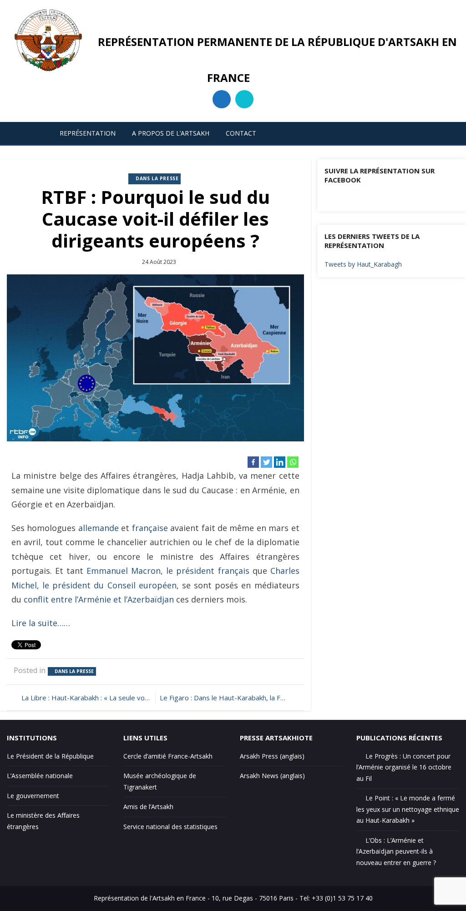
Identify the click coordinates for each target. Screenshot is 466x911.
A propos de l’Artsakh (170, 133)
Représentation (88, 133)
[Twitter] (266, 462)
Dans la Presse (157, 178)
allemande (98, 527)
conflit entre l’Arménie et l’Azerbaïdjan (99, 599)
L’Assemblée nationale (40, 775)
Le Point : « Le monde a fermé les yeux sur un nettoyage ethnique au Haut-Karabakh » (407, 809)
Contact (241, 133)
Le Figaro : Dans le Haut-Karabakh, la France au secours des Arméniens (228, 697)
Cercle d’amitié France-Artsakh (168, 756)
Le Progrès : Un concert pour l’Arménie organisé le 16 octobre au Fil (403, 767)
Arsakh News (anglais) (272, 775)
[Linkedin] (279, 462)
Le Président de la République (50, 756)
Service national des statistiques (170, 826)
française (150, 527)
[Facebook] (253, 462)
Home (30, 133)
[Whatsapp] (293, 462)
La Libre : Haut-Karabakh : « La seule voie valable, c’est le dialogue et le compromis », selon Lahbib (86, 697)
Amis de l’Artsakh (148, 806)
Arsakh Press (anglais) (272, 756)
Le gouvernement (33, 795)
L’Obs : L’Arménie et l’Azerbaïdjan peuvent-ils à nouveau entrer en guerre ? (396, 851)
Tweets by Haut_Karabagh (363, 264)
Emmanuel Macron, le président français (167, 570)
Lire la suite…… (40, 622)
